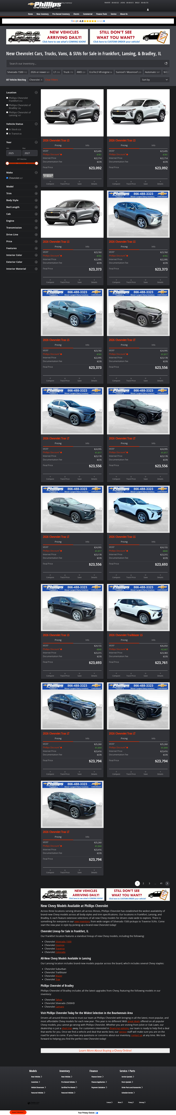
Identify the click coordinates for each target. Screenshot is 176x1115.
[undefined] (130, 36)
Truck (68, 72)
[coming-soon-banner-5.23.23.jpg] (47, 36)
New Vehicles (36, 1077)
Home (30, 14)
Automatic (152, 72)
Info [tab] (87, 145)
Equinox (60, 945)
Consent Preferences (17, 1112)
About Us (124, 14)
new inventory (82, 921)
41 (161, 883)
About (119, 1102)
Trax (58, 979)
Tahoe (59, 999)
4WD (81, 72)
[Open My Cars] (147, 10)
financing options (119, 1028)
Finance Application (98, 1082)
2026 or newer (40, 72)
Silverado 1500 (17, 72)
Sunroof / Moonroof (128, 72)
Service (113, 14)
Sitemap (141, 1102)
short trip (67, 1028)
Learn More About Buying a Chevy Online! (105, 1050)
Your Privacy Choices (86, 1112)
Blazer (59, 975)
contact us (136, 1035)
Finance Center (96, 1077)
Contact (109, 1102)
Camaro (60, 1006)
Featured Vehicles (37, 1093)
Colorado (60, 952)
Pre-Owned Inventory (61, 14)
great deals (134, 1021)
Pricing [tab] (58, 145)
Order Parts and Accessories (131, 1087)
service (123, 1031)
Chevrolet (34, 79)
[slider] (7, 163)
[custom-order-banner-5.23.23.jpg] (130, 36)
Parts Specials (127, 1082)
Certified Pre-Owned (68, 1087)
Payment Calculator (98, 1087)
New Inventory (43, 14)
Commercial (87, 14)
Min (7, 148)
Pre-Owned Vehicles (68, 1082)
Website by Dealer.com (33, 1103)
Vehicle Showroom (37, 1087)
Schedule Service (127, 1093)
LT (57, 72)
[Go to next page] (167, 883)
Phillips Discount (51, 154)
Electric (76, 14)
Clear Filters (51, 79)
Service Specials (127, 1077)
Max (24, 148)
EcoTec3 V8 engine (100, 72)
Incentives (35, 1082)
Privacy (130, 1102)
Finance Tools (101, 14)
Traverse (60, 948)
